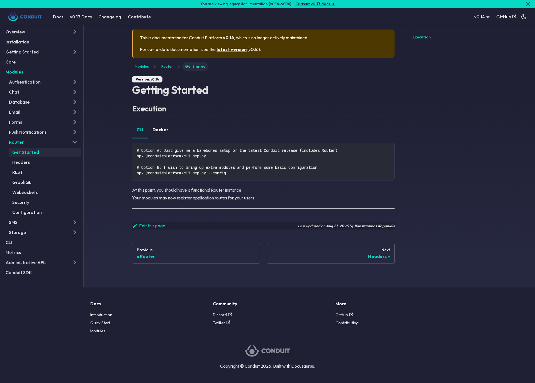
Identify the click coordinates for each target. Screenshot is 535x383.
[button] (41, 31)
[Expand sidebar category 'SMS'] (75, 222)
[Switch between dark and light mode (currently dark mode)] (523, 16)
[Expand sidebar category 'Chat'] (75, 91)
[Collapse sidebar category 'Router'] (75, 142)
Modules (97, 330)
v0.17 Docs (81, 16)
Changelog (109, 16)
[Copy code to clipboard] (387, 149)
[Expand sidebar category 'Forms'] (75, 122)
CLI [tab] (140, 129)
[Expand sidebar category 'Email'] (75, 112)
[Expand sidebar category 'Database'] (75, 101)
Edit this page (152, 225)
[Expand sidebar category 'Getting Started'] (75, 51)
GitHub (503, 16)
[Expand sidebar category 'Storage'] (75, 232)
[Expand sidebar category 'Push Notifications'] (75, 132)
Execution (422, 37)
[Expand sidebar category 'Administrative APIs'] (75, 262)
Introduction (101, 314)
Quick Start (100, 322)
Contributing (347, 322)
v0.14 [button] (479, 16)
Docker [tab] (160, 129)
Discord (220, 314)
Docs (58, 16)
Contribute (139, 16)
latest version (232, 49)
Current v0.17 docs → (315, 3)
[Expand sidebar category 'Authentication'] (75, 81)
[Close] (528, 4)
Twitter (219, 322)
